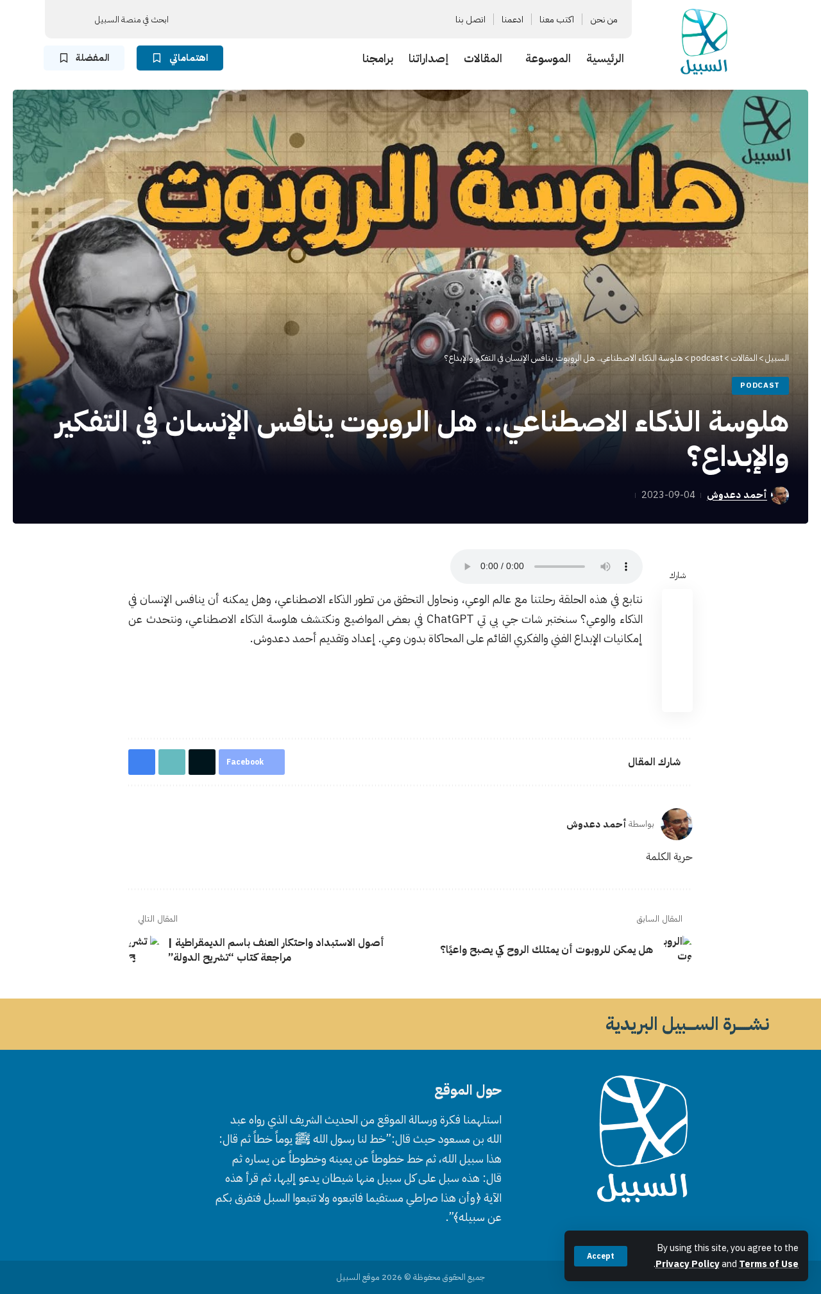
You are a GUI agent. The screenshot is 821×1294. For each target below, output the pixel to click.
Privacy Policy (688, 1264)
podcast (760, 385)
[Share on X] (677, 635)
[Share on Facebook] (677, 604)
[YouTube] (334, 19)
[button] (600, 1256)
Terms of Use (769, 1264)
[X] (349, 19)
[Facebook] (365, 19)
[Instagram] (318, 19)
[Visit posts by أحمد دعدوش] (677, 824)
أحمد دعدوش (737, 495)
